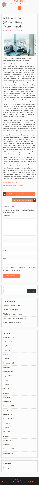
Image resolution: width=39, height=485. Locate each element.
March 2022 (7, 397)
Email (5, 250)
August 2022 (7, 376)
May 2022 (6, 389)
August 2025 (7, 341)
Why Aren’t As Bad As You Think (13, 185)
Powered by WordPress (9, 482)
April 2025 (6, 358)
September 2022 (8, 371)
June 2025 (6, 350)
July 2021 (6, 423)
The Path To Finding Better (12, 305)
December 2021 (8, 406)
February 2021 (8, 440)
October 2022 (8, 367)
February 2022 (8, 401)
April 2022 (6, 393)
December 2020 (8, 444)
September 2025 (8, 337)
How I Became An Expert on (12, 322)
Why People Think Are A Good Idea (14, 318)
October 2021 (8, 414)
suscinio (19, 30)
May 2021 (6, 432)
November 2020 (8, 449)
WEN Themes (32, 482)
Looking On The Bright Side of (22, 200)
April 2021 (6, 436)
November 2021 (8, 410)
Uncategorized (8, 468)
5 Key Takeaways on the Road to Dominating (21, 194)
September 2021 (8, 419)
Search (5, 288)
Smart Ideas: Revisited (10, 182)
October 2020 (8, 453)
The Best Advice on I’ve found (13, 314)
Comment (6, 215)
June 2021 (6, 427)
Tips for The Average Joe (11, 309)
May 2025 (6, 354)
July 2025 (6, 346)
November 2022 (8, 363)
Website (5, 258)
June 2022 (6, 384)
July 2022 (6, 380)
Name (5, 240)
